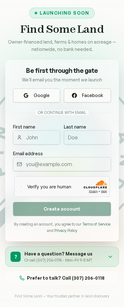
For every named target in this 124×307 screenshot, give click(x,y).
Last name (75, 126)
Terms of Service (96, 224)
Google (42, 95)
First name (24, 126)
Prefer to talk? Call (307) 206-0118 (66, 278)
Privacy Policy (65, 230)
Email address (28, 153)
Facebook (92, 95)
